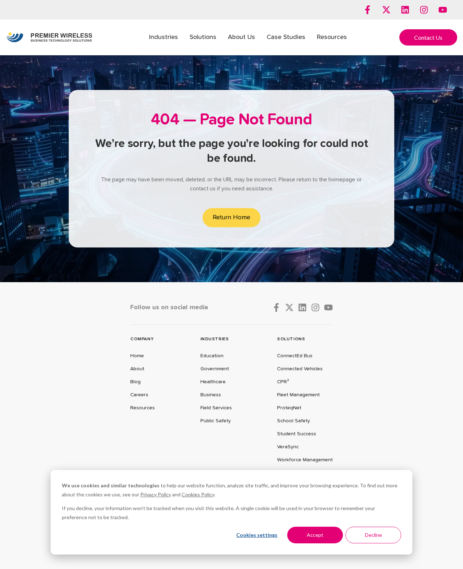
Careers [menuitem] (139, 394)
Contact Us (428, 37)
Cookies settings (256, 535)
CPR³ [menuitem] (283, 381)
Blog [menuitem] (135, 381)
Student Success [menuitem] (296, 433)
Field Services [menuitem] (216, 407)
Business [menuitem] (210, 394)
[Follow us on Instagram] (424, 10)
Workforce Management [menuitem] (305, 459)
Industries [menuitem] (163, 37)
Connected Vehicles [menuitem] (300, 368)
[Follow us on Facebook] (367, 10)
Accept (315, 535)
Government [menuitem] (214, 368)
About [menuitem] (137, 368)
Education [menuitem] (212, 355)
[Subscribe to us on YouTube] (443, 10)
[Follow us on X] (386, 10)
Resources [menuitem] (332, 37)
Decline (373, 535)
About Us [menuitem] (241, 37)
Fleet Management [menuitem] (298, 394)
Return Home (231, 217)
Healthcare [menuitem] (213, 381)
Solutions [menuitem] (203, 37)
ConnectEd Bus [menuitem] (295, 355)
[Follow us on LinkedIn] (405, 10)
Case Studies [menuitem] (286, 37)
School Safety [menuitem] (293, 420)
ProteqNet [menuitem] (289, 407)
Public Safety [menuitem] (215, 420)
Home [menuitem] (137, 355)
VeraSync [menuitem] (288, 446)
